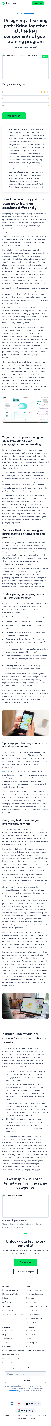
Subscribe (25, 1380)
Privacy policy (22, 1419)
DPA (44, 1416)
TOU (39, 1416)
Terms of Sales (17, 1416)
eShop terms (30, 1416)
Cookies (33, 1419)
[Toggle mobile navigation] (47, 3)
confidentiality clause (17, 1391)
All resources (27, 13)
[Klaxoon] (9, 3)
